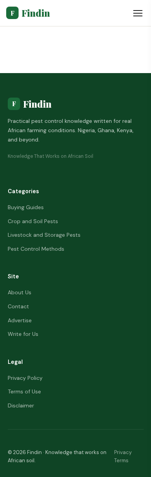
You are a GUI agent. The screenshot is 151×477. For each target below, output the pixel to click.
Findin (30, 13)
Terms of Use (24, 391)
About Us (19, 292)
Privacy (123, 452)
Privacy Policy (25, 377)
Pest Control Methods (36, 248)
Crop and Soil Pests (33, 221)
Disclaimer (21, 405)
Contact (18, 306)
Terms (121, 460)
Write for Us (23, 333)
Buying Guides (26, 207)
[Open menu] (138, 13)
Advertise (20, 320)
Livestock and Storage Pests (44, 234)
